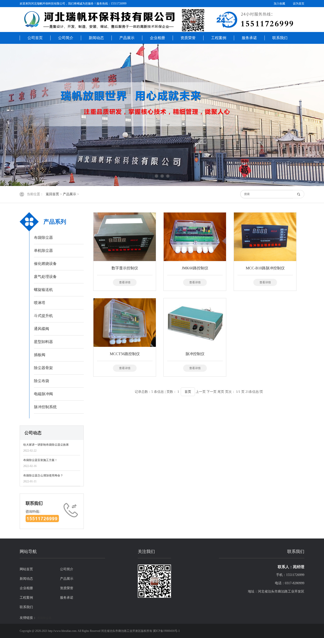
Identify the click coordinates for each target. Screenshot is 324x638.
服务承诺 (249, 38)
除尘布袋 (41, 381)
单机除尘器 (43, 251)
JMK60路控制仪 (195, 268)
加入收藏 (279, 3)
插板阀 (39, 355)
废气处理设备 (45, 277)
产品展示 (126, 38)
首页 (188, 392)
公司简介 (65, 38)
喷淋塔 (39, 303)
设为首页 (298, 3)
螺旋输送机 (43, 290)
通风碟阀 (41, 329)
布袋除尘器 (43, 237)
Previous (20, 115)
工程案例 (218, 38)
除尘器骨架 (43, 368)
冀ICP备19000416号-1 (166, 631)
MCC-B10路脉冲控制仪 (265, 268)
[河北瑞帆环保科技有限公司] (162, 20)
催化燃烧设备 (45, 264)
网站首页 (26, 569)
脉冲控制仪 (194, 354)
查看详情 (124, 282)
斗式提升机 (43, 316)
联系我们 (279, 38)
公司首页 (35, 38)
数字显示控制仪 (124, 268)
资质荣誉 (188, 38)
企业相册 (157, 38)
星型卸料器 (43, 342)
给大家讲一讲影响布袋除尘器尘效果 (46, 444)
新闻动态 (96, 38)
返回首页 (52, 194)
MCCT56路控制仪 (125, 354)
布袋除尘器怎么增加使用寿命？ (43, 475)
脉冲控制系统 (45, 407)
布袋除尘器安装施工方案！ (40, 460)
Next (304, 115)
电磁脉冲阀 (43, 394)
